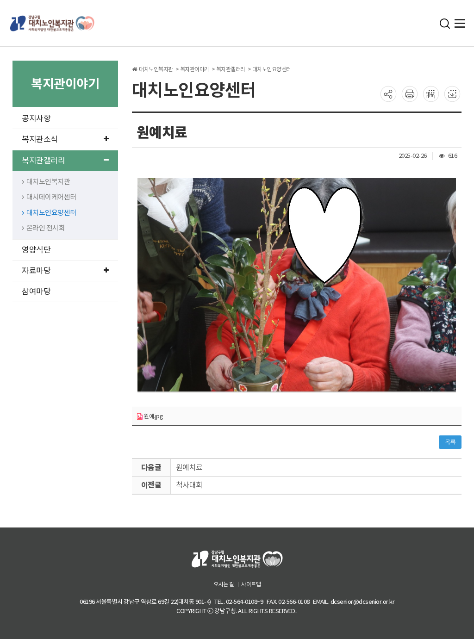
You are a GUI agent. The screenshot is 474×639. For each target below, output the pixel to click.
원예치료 (189, 467)
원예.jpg (153, 416)
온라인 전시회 (45, 227)
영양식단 (36, 250)
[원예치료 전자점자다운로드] (452, 93)
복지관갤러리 (43, 160)
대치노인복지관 (48, 181)
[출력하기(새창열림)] (409, 93)
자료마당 (36, 271)
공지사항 (36, 118)
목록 (450, 442)
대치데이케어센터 (51, 196)
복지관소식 (40, 139)
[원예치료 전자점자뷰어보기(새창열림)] (431, 93)
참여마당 (36, 291)
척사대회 (189, 485)
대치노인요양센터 (51, 212)
